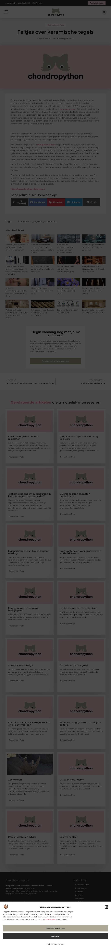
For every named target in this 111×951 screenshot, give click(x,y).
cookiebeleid (50, 919)
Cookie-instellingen (55, 928)
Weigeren (55, 936)
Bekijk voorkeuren (55, 944)
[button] (106, 907)
